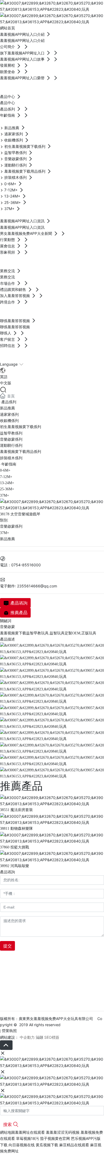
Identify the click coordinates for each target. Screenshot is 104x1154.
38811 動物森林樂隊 (16, 829)
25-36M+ (7, 489)
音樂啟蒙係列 (11, 439)
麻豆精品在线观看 (74, 1145)
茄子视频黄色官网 (55, 1138)
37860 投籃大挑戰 (14, 847)
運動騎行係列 (11, 446)
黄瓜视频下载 (47, 1145)
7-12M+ (6, 477)
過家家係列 (9, 415)
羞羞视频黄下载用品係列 (20, 452)
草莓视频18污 (27, 1138)
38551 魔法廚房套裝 (16, 810)
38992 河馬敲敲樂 (14, 866)
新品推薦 (7, 408)
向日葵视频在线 (22, 1145)
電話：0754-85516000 (20, 565)
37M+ (4, 495)
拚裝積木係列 (11, 458)
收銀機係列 (9, 421)
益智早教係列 (11, 433)
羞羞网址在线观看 (30, 1132)
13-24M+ (7, 483)
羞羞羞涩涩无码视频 (62, 1132)
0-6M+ (5, 470)
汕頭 (39, 1037)
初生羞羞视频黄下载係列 (20, 427)
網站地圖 (7, 1132)
